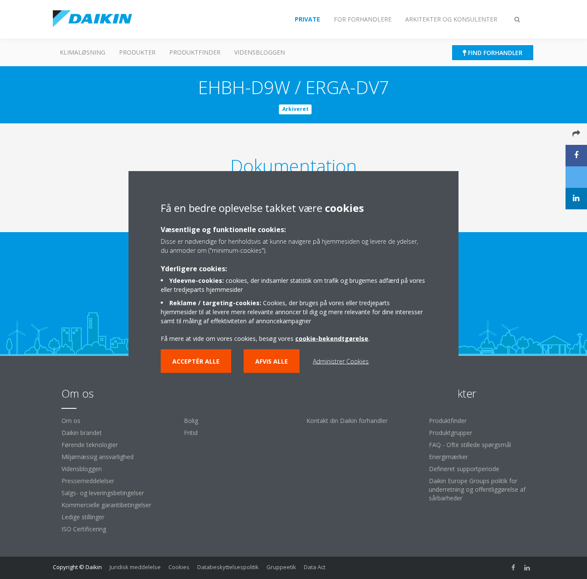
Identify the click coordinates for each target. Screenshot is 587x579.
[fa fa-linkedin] (527, 568)
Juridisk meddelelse (135, 567)
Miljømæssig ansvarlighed (97, 457)
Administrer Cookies (341, 361)
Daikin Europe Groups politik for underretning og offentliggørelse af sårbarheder (477, 489)
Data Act (314, 567)
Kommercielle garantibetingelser (106, 505)
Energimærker (448, 457)
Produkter (137, 52)
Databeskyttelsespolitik (228, 567)
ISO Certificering (83, 529)
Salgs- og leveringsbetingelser (102, 493)
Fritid (191, 433)
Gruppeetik (281, 567)
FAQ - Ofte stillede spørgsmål (470, 445)
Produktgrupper (450, 433)
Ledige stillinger (82, 517)
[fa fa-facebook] (513, 568)
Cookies (179, 567)
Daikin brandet (81, 433)
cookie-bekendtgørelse (331, 338)
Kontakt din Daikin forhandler (347, 421)
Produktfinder (194, 52)
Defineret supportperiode (464, 469)
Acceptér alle (196, 361)
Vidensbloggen (259, 52)
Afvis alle (271, 361)
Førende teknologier (89, 445)
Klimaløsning (82, 52)
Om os (70, 421)
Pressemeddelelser (87, 481)
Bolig (191, 421)
